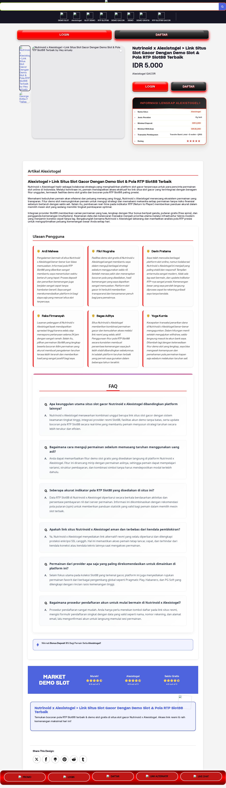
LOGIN (64, 34)
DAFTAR (162, 34)
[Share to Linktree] (55, 759)
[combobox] (109, 6)
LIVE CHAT (203, 777)
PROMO (27, 776)
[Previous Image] (34, 92)
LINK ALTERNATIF (159, 777)
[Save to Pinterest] (64, 759)
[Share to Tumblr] (83, 759)
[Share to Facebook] (46, 759)
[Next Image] (121, 92)
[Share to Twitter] (37, 759)
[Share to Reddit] (74, 759)
